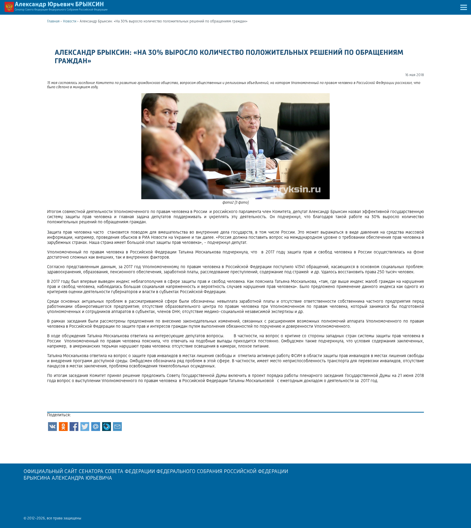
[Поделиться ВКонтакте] (52, 426)
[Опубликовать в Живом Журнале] (106, 426)
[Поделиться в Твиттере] (84, 426)
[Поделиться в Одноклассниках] (63, 426)
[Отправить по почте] (117, 426)
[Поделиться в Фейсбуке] (74, 426)
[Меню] (463, 7)
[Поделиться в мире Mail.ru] (95, 426)
